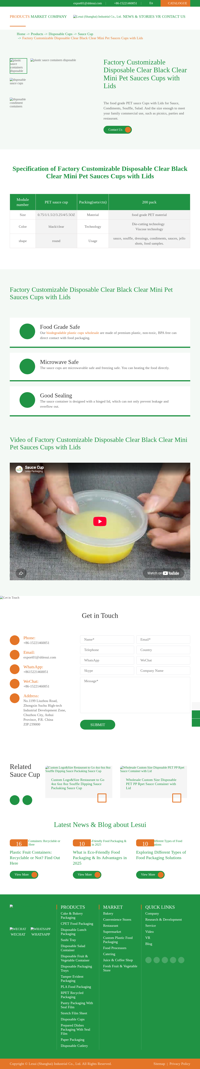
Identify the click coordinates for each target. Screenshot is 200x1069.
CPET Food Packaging (77, 924)
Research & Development (163, 919)
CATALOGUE (175, 3)
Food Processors (114, 948)
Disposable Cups (60, 34)
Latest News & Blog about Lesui (100, 825)
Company (57, 16)
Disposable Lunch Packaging (73, 932)
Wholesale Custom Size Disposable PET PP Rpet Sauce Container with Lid (76, 784)
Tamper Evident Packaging (72, 979)
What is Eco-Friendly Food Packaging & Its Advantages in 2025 (100, 858)
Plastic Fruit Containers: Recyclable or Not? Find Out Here (35, 858)
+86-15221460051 (125, 3)
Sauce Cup (85, 34)
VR (158, 16)
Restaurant (110, 926)
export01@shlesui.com (87, 3)
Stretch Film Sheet (74, 1013)
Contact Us (173, 16)
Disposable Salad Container (73, 948)
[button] (15, 800)
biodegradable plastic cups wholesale (72, 333)
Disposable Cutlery (74, 1046)
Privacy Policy (180, 1064)
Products (20, 16)
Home (21, 34)
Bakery (108, 913)
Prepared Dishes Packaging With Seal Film (75, 1029)
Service (150, 926)
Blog (148, 944)
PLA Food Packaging (76, 987)
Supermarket (112, 932)
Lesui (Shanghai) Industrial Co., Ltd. (55, 1064)
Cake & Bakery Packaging (72, 915)
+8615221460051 (35, 672)
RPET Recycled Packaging (72, 995)
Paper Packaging (72, 1040)
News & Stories (138, 16)
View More (25, 874)
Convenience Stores (117, 919)
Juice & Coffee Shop (118, 960)
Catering (109, 954)
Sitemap (159, 1064)
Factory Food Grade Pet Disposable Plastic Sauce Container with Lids (151, 782)
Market (39, 16)
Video (149, 932)
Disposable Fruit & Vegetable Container (75, 958)
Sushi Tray (68, 940)
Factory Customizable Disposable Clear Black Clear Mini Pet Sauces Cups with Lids (82, 38)
